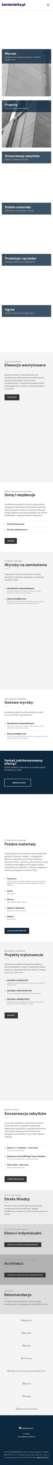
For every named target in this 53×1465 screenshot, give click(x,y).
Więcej (11, 91)
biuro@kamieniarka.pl (26, 1437)
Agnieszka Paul (43, 1457)
